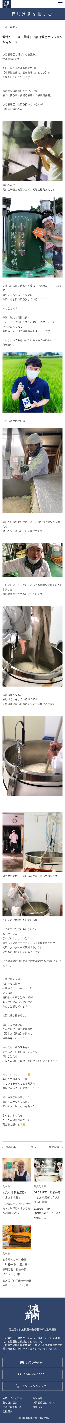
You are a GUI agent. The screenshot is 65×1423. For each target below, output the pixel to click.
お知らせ (37, 1407)
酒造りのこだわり (12, 1398)
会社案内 (7, 1411)
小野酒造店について (43, 1402)
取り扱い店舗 (10, 1402)
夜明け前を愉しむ (12, 1407)
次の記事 (54, 1147)
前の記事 (11, 1147)
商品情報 (37, 1398)
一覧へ (32, 1147)
